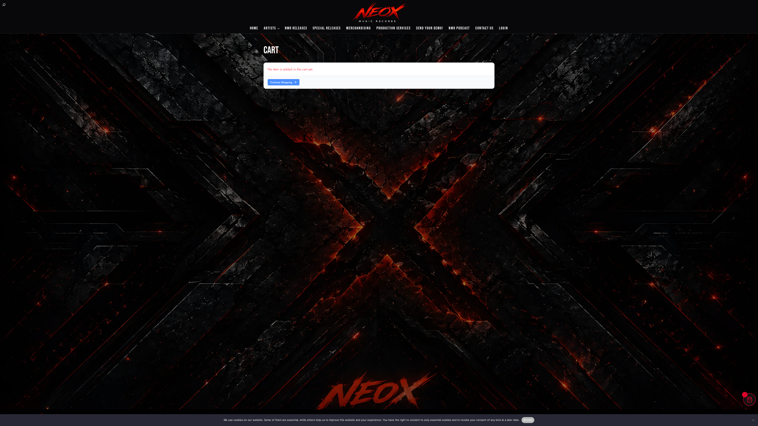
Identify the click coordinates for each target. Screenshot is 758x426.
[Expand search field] (4, 5)
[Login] (14, 5)
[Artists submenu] (278, 28)
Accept (528, 419)
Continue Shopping (281, 82)
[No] (753, 420)
